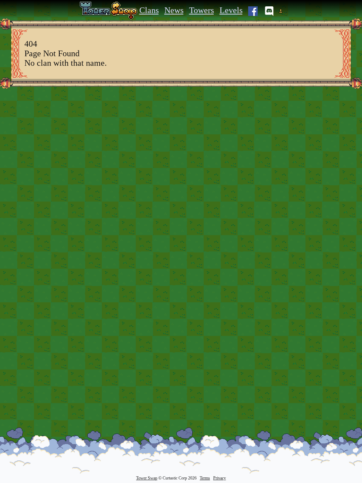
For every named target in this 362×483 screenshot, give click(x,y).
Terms (205, 478)
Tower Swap (146, 478)
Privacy (219, 478)
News (173, 10)
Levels (231, 10)
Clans (149, 10)
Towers (201, 10)
